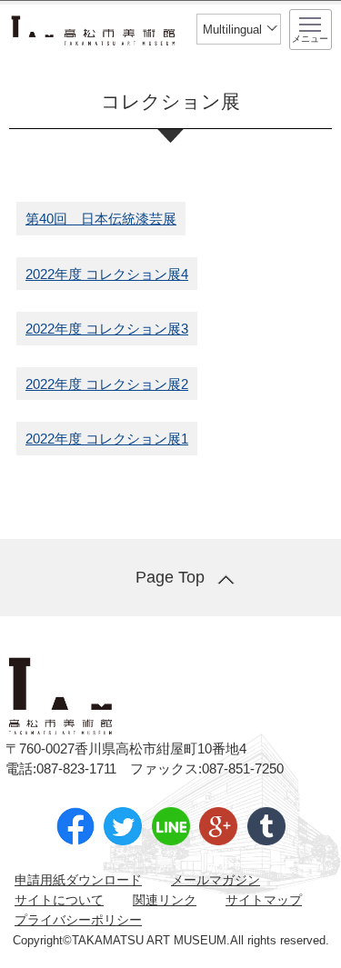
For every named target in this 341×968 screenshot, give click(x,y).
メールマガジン (215, 880)
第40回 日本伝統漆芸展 (100, 218)
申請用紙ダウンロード (78, 880)
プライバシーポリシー (78, 920)
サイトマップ (264, 900)
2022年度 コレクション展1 (106, 438)
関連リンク (164, 900)
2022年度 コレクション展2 (106, 384)
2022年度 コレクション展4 (106, 274)
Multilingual (232, 29)
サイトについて (59, 900)
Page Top (170, 577)
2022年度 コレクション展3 (106, 328)
